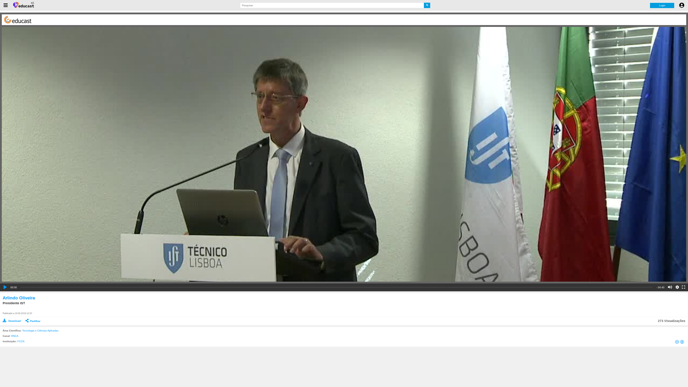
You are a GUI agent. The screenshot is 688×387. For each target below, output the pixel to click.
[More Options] (677, 287)
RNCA (14, 336)
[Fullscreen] (683, 287)
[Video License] (680, 342)
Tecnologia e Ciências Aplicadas (40, 330)
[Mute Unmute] (670, 287)
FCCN (20, 341)
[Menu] (6, 5)
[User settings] (681, 5)
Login (662, 5)
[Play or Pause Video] (5, 287)
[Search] (427, 5)
